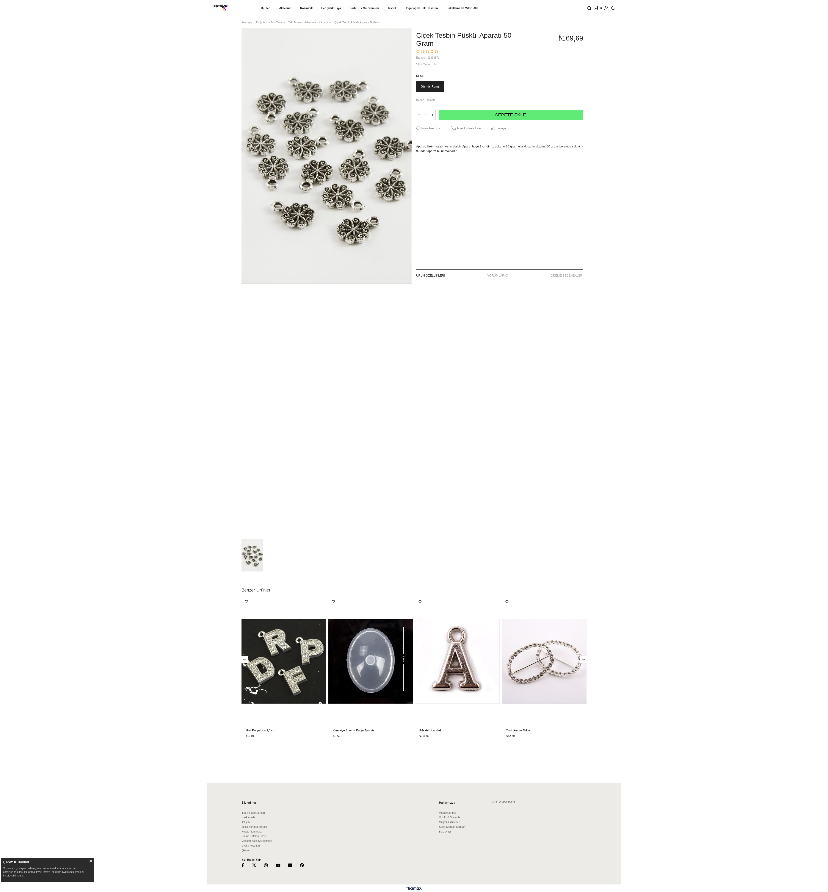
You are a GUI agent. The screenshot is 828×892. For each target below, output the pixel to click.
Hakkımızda (248, 817)
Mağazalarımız (447, 812)
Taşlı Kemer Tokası (519, 730)
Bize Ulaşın (445, 831)
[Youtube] (281, 865)
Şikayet (246, 850)
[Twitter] (257, 865)
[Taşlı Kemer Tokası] (544, 661)
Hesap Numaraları (252, 831)
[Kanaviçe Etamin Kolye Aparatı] (370, 661)
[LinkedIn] (292, 865)
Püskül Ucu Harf (430, 730)
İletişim (246, 822)
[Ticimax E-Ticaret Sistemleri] (414, 889)
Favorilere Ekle (246, 601)
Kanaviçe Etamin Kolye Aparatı (353, 730)
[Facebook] (245, 865)
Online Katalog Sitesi (254, 836)
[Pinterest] (304, 865)
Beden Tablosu (425, 100)
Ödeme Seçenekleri (567, 275)
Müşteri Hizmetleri (449, 822)
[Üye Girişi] (606, 8)
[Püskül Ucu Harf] (457, 661)
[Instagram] (268, 865)
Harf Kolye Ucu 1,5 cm (260, 730)
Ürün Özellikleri (430, 275)
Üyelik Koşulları (251, 845)
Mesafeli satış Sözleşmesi (257, 840)
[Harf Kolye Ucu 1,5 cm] (284, 661)
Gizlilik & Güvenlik (449, 817)
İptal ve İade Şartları (253, 812)
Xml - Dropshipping (503, 801)
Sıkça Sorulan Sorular (254, 826)
